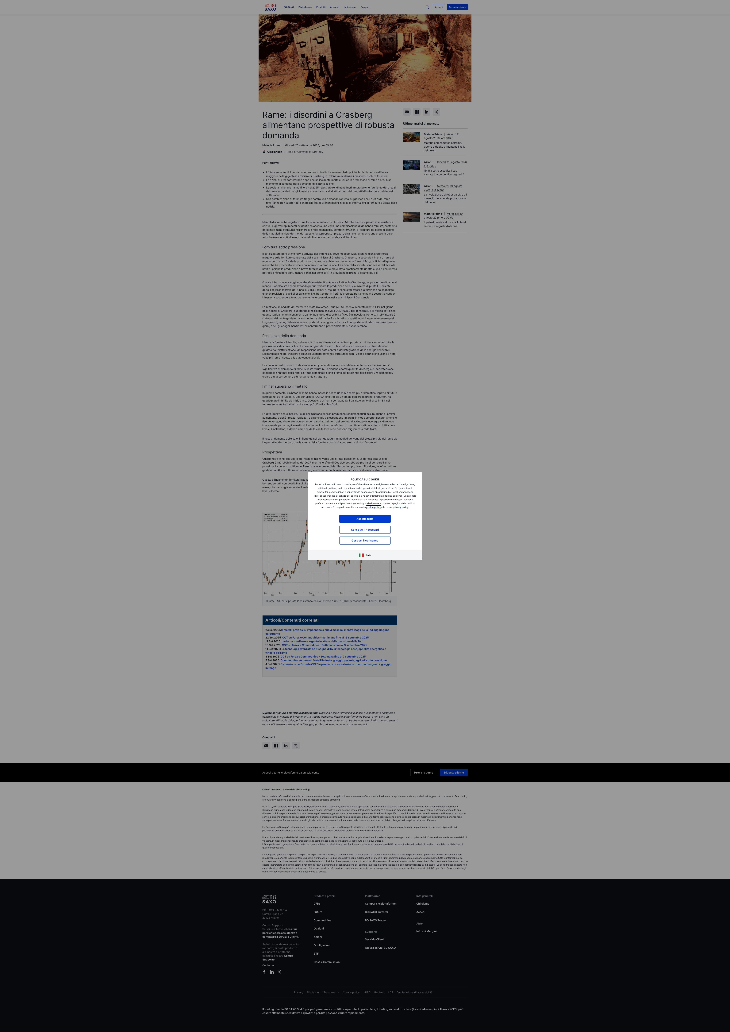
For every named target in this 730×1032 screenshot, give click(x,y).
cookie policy (373, 507)
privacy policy (401, 507)
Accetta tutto (365, 518)
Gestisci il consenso (365, 540)
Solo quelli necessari (365, 529)
